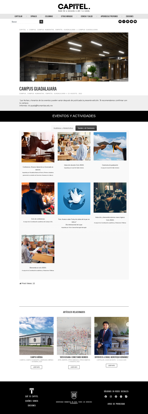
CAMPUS (32, 30)
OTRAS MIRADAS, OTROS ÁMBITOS (79, 360)
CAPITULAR (18, 16)
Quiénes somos (31, 400)
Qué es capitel (31, 396)
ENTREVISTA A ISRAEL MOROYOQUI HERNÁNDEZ (111, 357)
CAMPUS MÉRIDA (36, 357)
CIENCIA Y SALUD (87, 16)
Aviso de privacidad (116, 403)
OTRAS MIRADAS (67, 16)
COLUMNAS (49, 16)
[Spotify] (131, 21)
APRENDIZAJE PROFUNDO (109, 16)
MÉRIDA (50, 360)
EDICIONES (129, 16)
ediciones (32, 405)
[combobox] (25, 21)
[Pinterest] (127, 21)
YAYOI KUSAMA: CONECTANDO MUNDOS (74, 357)
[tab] (63, 128)
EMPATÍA (58, 30)
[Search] (41, 21)
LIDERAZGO (44, 360)
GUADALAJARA (69, 30)
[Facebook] (120, 21)
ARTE (59, 360)
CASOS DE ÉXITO (110, 360)
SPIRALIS (34, 16)
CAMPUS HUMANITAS (45, 30)
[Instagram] (123, 21)
